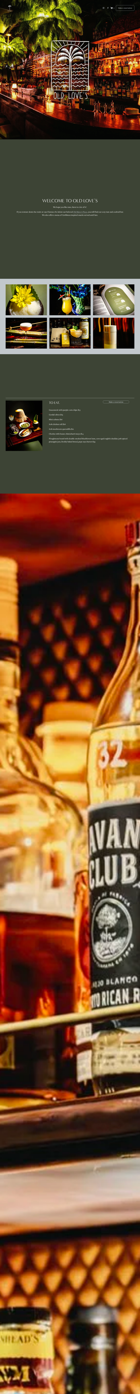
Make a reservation (125, 8)
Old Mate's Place (80, 212)
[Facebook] (108, 8)
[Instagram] (103, 8)
